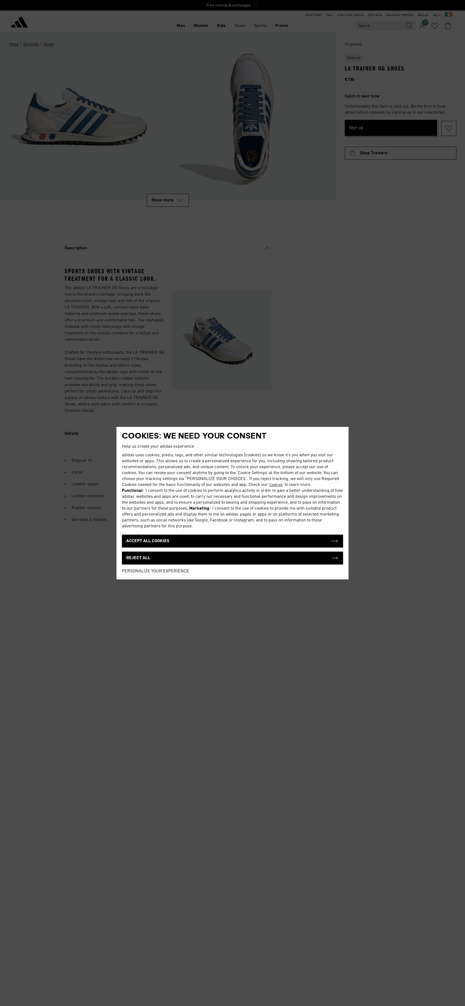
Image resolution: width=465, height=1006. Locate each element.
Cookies (276, 485)
